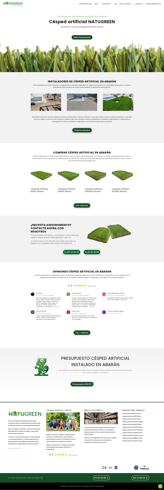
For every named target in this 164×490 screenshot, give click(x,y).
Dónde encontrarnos (14, 448)
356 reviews (92, 286)
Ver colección (82, 205)
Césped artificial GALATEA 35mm (132, 430)
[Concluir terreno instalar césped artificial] (82, 110)
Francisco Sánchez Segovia (115, 311)
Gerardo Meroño (76, 293)
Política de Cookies (20, 478)
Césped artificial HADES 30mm (131, 416)
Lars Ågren (39, 293)
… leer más (56, 306)
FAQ (115, 4)
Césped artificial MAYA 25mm (131, 413)
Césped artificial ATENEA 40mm (132, 433)
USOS (96, 4)
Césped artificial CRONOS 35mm (132, 427)
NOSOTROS (106, 4)
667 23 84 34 (73, 252)
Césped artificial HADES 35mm (131, 424)
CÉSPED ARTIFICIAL (85, 4)
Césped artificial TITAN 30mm (131, 419)
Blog (41, 478)
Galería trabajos (82, 130)
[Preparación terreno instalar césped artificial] (46, 110)
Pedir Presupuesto (82, 37)
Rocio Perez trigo (41, 311)
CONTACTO (139, 4)
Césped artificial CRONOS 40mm (132, 435)
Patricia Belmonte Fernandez (115, 293)
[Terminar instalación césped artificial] (118, 110)
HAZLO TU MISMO (125, 4)
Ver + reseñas (82, 332)
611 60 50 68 (93, 252)
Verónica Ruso (76, 311)
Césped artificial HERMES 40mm (132, 438)
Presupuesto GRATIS (82, 384)
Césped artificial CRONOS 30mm (132, 422)
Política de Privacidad (33, 478)
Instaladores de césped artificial (73, 81)
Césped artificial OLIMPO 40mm (132, 441)
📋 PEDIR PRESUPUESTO (153, 4)
